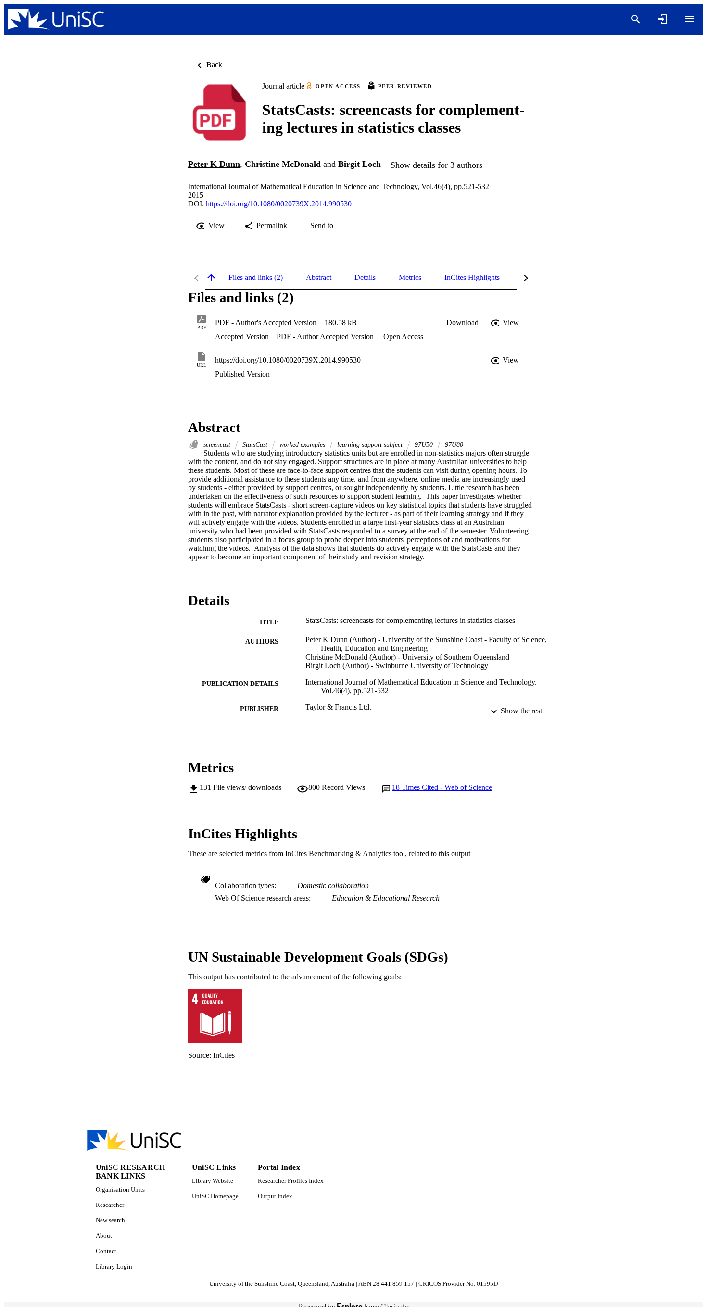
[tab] (255, 277)
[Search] (635, 19)
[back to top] (211, 277)
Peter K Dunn (214, 164)
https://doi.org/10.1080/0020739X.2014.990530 (279, 204)
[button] (462, 322)
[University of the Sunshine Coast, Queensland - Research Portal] (56, 19)
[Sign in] (662, 19)
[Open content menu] (689, 18)
